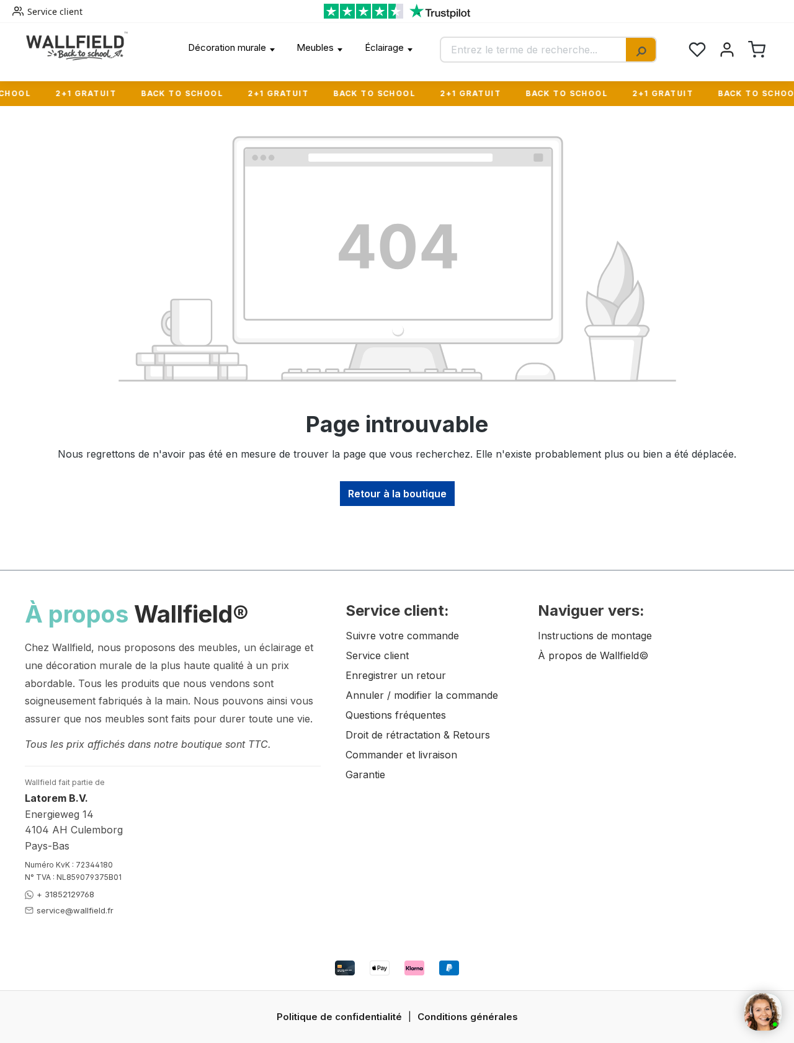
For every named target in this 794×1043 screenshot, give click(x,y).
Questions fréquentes (396, 715)
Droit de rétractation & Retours (418, 735)
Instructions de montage (595, 635)
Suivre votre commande (402, 635)
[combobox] (533, 49)
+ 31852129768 (65, 894)
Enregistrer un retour (396, 675)
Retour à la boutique (397, 493)
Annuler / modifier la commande (422, 695)
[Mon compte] (727, 49)
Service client (55, 11)
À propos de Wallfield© (593, 655)
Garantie (365, 774)
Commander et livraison (401, 754)
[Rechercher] (641, 49)
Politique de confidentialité (339, 1017)
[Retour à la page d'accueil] (77, 46)
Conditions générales (467, 1017)
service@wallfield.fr (75, 910)
